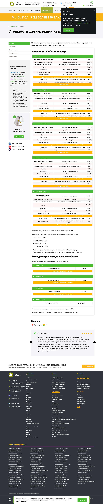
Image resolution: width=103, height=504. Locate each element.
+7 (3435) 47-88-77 (34, 479)
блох (16, 79)
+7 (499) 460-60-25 (34, 453)
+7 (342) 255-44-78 (59, 457)
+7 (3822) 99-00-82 (82, 450)
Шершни (28, 419)
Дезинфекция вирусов (57, 395)
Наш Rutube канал (16, 406)
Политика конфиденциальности (16, 493)
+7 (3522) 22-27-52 (34, 457)
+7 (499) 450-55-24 (82, 479)
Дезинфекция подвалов (58, 417)
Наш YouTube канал (18, 146)
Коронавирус (55, 397)
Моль (27, 395)
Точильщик (29, 408)
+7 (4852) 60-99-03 (82, 477)
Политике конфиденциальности (40, 500)
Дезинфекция (56, 391)
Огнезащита (80, 374)
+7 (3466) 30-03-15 (34, 475)
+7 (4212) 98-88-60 (82, 464)
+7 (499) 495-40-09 (34, 468)
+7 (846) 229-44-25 (59, 468)
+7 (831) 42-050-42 (34, 477)
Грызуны (54, 374)
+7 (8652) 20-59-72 (59, 479)
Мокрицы (28, 397)
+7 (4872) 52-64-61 (82, 453)
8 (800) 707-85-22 (16, 392)
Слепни (28, 417)
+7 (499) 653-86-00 (13, 464)
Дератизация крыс (56, 380)
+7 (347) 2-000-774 (82, 461)
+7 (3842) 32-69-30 (13, 483)
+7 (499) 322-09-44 (13, 488)
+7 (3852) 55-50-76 (13, 450)
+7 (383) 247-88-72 (34, 485)
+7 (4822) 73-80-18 (59, 488)
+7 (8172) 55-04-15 (13, 459)
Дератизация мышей (57, 377)
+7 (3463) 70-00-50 (34, 472)
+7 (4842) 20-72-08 (13, 481)
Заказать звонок (19, 136)
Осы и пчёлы (29, 388)
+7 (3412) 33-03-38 (13, 470)
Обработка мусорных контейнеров (60, 434)
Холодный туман (56, 432)
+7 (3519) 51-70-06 (34, 466)
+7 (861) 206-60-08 (34, 483)
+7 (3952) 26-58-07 (13, 472)
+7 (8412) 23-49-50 (59, 453)
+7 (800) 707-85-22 (13, 468)
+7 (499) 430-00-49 (13, 448)
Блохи (27, 386)
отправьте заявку (82, 23)
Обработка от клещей (31, 382)
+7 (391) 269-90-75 (34, 455)
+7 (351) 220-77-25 (50, 3)
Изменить (69, 30)
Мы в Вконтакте (17, 143)
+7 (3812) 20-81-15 (34, 488)
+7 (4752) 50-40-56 (59, 485)
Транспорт (54, 406)
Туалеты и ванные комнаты (58, 428)
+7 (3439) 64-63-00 (59, 455)
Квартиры (11, 43)
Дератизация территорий (58, 384)
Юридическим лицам (83, 378)
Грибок (53, 401)
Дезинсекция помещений (32, 423)
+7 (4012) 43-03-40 (13, 479)
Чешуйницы (29, 434)
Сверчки (28, 415)
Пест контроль (80, 382)
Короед (28, 404)
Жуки (27, 428)
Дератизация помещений (58, 382)
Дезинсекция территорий (32, 425)
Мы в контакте (15, 403)
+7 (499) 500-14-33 (59, 459)
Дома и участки (13, 49)
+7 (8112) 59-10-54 (59, 461)
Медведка (29, 421)
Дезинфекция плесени (57, 399)
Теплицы (54, 436)
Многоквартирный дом (32, 436)
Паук (27, 432)
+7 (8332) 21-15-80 (13, 485)
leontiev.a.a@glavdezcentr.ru (18, 386)
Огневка (28, 390)
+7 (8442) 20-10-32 (13, 457)
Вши (27, 439)
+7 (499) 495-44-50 (34, 464)
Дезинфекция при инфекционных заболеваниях (64, 419)
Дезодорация (55, 403)
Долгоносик (29, 406)
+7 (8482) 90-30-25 (82, 448)
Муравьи (28, 384)
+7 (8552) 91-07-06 (34, 470)
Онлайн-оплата (13, 56)
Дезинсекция (30, 374)
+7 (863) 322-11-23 (59, 464)
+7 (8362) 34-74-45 (13, 475)
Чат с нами (14, 395)
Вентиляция (55, 408)
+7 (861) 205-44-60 (34, 450)
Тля (27, 412)
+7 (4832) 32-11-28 (13, 455)
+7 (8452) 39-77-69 (59, 472)
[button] (31, 342)
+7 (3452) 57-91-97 (82, 455)
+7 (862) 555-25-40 (59, 477)
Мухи (27, 399)
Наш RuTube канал (18, 149)
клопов (12, 79)
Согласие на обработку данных (31, 493)
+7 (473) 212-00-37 (13, 461)
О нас (78, 406)
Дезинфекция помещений (58, 410)
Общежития (12, 46)
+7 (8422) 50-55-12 (82, 459)
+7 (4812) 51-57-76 (59, 475)
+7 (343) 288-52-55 (13, 466)
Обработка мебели (56, 421)
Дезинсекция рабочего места (59, 430)
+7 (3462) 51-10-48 (59, 481)
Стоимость (80, 391)
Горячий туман (55, 425)
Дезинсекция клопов (31, 380)
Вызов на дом (55, 414)
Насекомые (29, 401)
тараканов (21, 77)
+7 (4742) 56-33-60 (34, 461)
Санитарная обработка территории (60, 423)
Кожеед (28, 410)
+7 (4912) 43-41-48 (59, 466)
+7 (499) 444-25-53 (82, 468)
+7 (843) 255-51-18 (13, 477)
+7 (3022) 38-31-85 (82, 472)
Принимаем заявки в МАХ (69, 2)
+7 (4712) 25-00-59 (34, 459)
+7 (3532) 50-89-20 (59, 448)
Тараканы (28, 377)
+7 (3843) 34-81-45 (34, 481)
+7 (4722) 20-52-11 (13, 453)
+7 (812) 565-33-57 (82, 481)
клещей (12, 81)
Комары (28, 393)
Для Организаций (13, 53)
